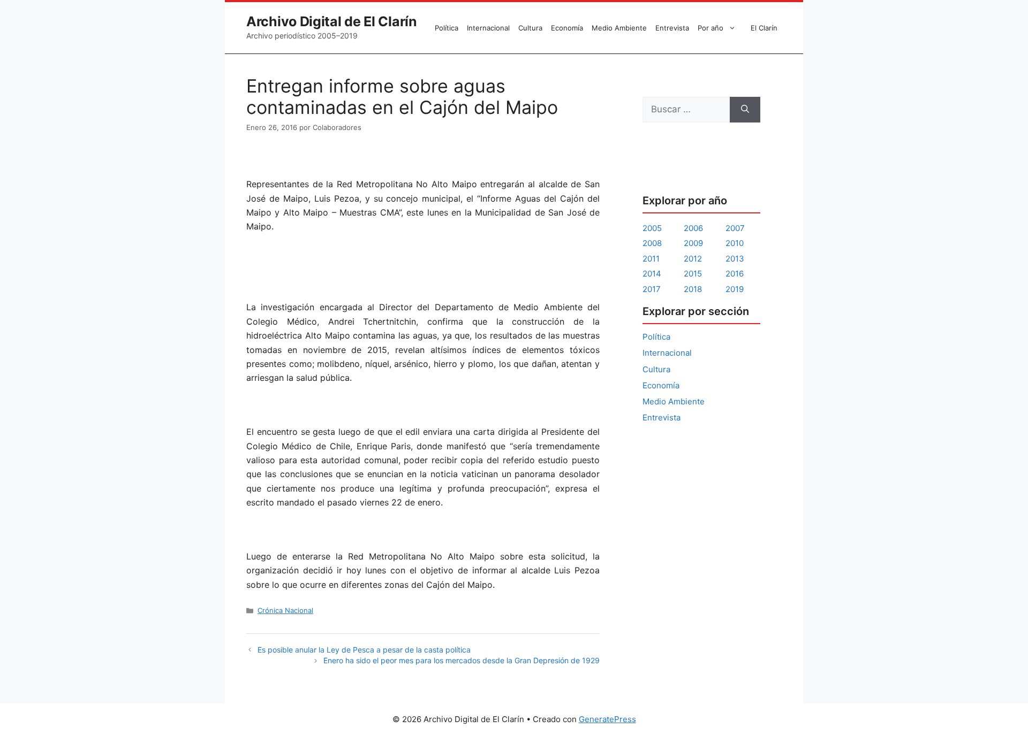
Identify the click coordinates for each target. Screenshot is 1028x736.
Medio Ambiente (619, 28)
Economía (567, 28)
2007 (735, 228)
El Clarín (764, 28)
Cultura (530, 28)
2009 (693, 243)
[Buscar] (745, 109)
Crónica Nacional (285, 610)
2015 (693, 274)
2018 (693, 289)
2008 (652, 243)
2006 (693, 228)
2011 (651, 259)
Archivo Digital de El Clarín (331, 21)
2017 (651, 289)
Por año (710, 28)
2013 (734, 259)
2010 (734, 243)
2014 (651, 274)
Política (446, 28)
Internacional (488, 28)
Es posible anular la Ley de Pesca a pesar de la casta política (364, 649)
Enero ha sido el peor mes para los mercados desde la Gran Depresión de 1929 (461, 660)
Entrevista (672, 28)
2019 (734, 289)
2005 (652, 228)
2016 (734, 274)
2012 (693, 259)
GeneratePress (607, 719)
